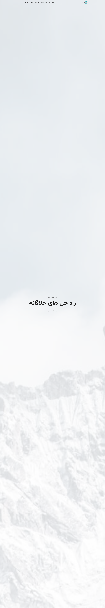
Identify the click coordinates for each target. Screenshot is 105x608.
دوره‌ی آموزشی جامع (44, 2)
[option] (52, 304)
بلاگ (49, 2)
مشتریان (31, 2)
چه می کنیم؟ (37, 2)
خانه (53, 2)
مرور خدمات (52, 310)
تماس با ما (26, 2)
